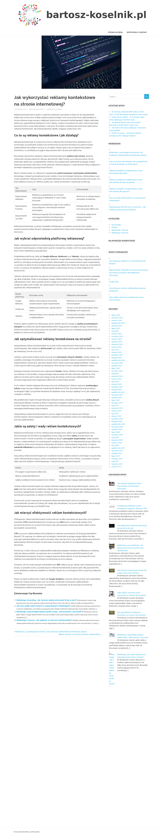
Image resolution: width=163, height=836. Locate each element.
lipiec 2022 (116, 368)
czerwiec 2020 (117, 434)
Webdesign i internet (54, 109)
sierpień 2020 (117, 429)
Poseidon (36, 832)
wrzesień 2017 (117, 450)
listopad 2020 (117, 421)
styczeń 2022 (117, 384)
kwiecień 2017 (117, 464)
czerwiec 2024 (117, 336)
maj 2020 (115, 437)
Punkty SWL (114, 281)
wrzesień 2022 (117, 363)
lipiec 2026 (116, 315)
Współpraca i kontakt (137, 32)
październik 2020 (118, 424)
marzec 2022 (117, 379)
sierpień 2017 (117, 453)
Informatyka (116, 224)
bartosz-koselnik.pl (36, 109)
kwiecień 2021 (117, 408)
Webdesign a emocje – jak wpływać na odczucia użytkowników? (44, 620)
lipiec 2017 (116, 456)
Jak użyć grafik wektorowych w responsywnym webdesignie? (43, 606)
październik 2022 (118, 360)
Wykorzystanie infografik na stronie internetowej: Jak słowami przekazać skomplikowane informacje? (128, 272)
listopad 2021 (117, 389)
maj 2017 (115, 461)
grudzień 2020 (117, 419)
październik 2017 (118, 448)
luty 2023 (115, 349)
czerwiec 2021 (117, 403)
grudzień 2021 (117, 387)
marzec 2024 (117, 339)
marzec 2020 (117, 442)
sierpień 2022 (117, 365)
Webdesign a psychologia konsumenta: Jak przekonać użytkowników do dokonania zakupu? (51, 631)
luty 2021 (115, 413)
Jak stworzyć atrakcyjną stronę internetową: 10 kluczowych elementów (129, 486)
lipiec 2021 (116, 400)
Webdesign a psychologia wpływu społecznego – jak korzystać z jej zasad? (49, 611)
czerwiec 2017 (117, 458)
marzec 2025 (117, 333)
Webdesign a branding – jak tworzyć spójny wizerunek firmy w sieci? (46, 600)
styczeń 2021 (117, 416)
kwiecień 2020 (117, 440)
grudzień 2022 (117, 355)
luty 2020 (115, 445)
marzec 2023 (117, 347)
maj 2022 (115, 373)
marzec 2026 (117, 320)
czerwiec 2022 (117, 371)
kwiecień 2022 (117, 376)
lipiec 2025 (116, 328)
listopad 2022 (117, 357)
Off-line (115, 227)
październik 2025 (118, 323)
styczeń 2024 (117, 341)
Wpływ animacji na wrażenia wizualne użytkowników (79, 634)
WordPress (26, 832)
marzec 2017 (117, 466)
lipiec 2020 (116, 432)
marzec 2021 (117, 411)
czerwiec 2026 (117, 317)
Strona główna (115, 32)
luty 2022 (115, 381)
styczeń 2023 (117, 352)
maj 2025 (115, 331)
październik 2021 (118, 392)
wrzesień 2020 (117, 426)
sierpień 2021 (117, 397)
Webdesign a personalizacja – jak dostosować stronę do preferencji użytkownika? (130, 547)
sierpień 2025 (117, 325)
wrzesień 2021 (117, 395)
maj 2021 (115, 405)
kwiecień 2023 (117, 344)
